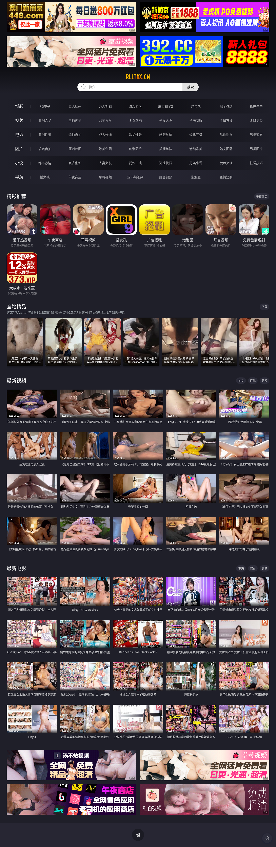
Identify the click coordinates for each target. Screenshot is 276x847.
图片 (19, 148)
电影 (19, 134)
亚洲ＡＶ (44, 120)
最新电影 (16, 568)
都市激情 (44, 163)
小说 (19, 163)
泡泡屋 (196, 177)
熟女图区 (226, 149)
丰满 (241, 568)
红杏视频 (165, 177)
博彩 (19, 106)
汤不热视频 (135, 177)
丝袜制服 (195, 120)
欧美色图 (105, 149)
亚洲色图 (74, 149)
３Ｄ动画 (135, 120)
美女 (241, 381)
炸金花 (196, 106)
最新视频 (16, 380)
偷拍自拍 (74, 134)
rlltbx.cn (138, 77)
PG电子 (44, 106)
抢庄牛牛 (256, 106)
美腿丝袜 (165, 149)
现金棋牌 (226, 106)
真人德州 (74, 106)
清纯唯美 (195, 149)
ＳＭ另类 (256, 120)
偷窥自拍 (44, 149)
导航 (19, 177)
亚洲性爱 (44, 134)
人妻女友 (105, 163)
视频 (19, 120)
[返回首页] (267, 838)
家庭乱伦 (74, 163)
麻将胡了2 (165, 106)
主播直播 (226, 120)
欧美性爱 (135, 134)
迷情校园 (165, 163)
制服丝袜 (165, 134)
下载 (264, 307)
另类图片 (256, 149)
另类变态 (256, 134)
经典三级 (195, 134)
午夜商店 (74, 177)
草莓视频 (105, 177)
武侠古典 (135, 163)
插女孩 (45, 177)
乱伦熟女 (226, 134)
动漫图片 (135, 149)
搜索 (190, 87)
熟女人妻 (165, 120)
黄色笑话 (226, 163)
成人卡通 (105, 134)
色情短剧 (226, 177)
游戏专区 (135, 106)
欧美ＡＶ (105, 120)
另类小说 (195, 163)
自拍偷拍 (74, 120)
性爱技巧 (256, 163)
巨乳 (253, 381)
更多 (264, 381)
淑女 (253, 568)
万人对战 (105, 106)
